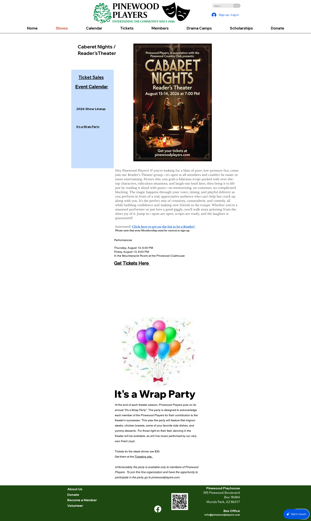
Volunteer (75, 506)
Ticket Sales (91, 77)
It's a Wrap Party (88, 126)
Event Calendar (91, 86)
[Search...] (237, 6)
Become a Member (82, 500)
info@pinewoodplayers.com (222, 514)
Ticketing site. (144, 456)
